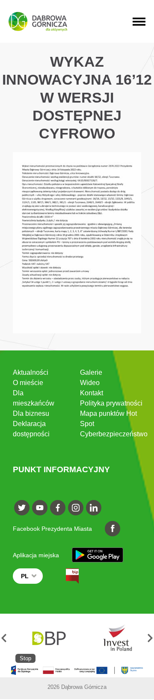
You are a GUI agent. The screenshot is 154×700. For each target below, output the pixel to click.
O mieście (28, 382)
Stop (25, 658)
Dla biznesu (31, 413)
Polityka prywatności (111, 403)
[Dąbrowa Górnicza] (38, 21)
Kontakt (91, 393)
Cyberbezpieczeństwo (114, 434)
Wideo (90, 382)
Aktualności (30, 372)
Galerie (91, 372)
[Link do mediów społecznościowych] (22, 507)
